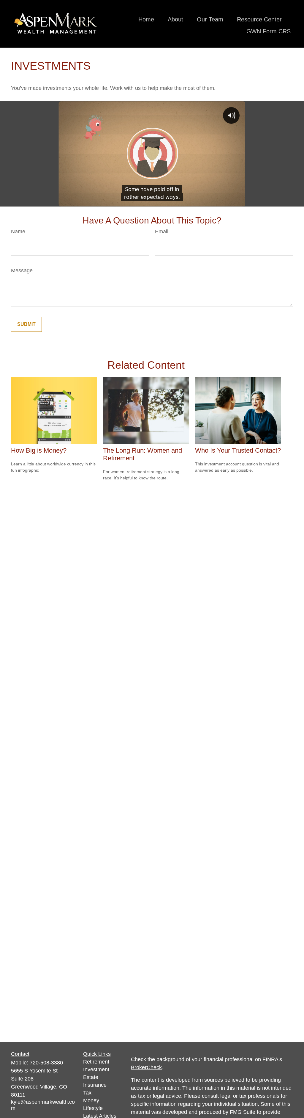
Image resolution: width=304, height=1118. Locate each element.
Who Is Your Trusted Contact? (238, 450)
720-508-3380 (46, 1063)
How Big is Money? (38, 450)
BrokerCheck (146, 1067)
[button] (146, 19)
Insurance (95, 1085)
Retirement (96, 1062)
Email (161, 231)
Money (91, 1100)
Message (22, 270)
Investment (96, 1069)
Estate (90, 1077)
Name (18, 231)
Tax (87, 1093)
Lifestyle (93, 1108)
